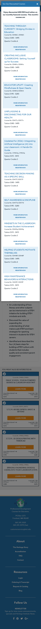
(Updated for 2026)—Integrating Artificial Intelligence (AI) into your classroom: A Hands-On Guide (19, 145)
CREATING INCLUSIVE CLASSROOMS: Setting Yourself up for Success (19, 58)
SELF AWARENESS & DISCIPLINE (19, 200)
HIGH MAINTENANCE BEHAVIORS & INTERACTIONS (18, 278)
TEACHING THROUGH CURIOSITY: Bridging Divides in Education (19, 29)
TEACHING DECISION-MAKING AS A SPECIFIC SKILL (19, 175)
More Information (20, 47)
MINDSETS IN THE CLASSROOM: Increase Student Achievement (20, 225)
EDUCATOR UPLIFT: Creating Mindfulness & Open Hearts (18, 86)
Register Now (20, 49)
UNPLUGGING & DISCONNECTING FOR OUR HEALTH (17, 114)
